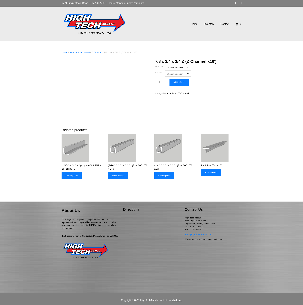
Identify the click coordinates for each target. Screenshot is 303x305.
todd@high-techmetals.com (198, 234)
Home (65, 52)
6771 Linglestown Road (75, 3)
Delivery (160, 73)
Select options (71, 176)
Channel (85, 52)
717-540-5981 (98, 3)
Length (159, 66)
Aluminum (74, 52)
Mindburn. (177, 300)
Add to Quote (179, 82)
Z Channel (97, 52)
